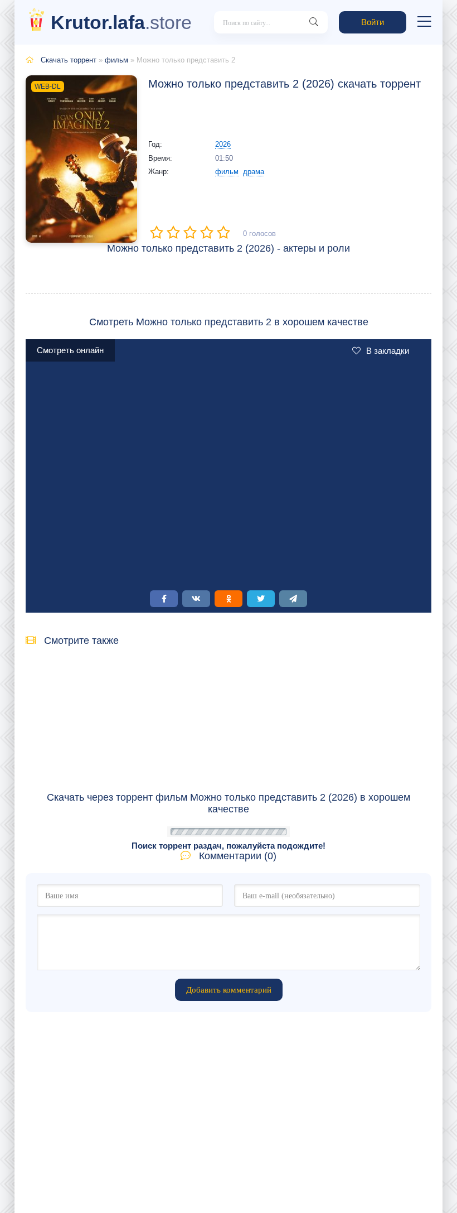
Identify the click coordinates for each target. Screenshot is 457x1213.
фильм (116, 60)
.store (121, 22)
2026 (223, 144)
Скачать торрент (68, 60)
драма (253, 171)
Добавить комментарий (228, 989)
